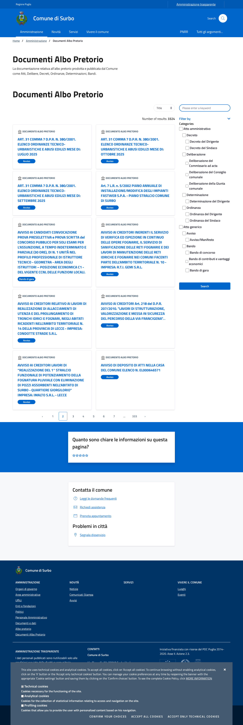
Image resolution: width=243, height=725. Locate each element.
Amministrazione (36, 41)
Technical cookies (36, 686)
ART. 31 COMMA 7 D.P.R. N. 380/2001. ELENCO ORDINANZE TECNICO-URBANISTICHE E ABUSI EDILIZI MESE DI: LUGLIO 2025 (49, 146)
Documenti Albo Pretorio (30, 634)
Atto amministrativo (197, 128)
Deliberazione (196, 154)
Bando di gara (199, 270)
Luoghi (182, 589)
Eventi (182, 594)
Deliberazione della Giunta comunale (207, 186)
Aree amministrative (27, 594)
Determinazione (197, 194)
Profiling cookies (35, 705)
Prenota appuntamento (95, 516)
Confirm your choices (108, 716)
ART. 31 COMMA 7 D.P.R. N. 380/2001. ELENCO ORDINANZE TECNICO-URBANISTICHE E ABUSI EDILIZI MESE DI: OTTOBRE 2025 (132, 146)
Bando (191, 246)
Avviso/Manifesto (202, 239)
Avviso (191, 233)
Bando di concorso (202, 252)
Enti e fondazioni (25, 606)
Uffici (18, 600)
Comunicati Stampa (81, 594)
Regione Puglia (23, 4)
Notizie (74, 589)
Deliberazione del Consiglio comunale (207, 174)
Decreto (192, 135)
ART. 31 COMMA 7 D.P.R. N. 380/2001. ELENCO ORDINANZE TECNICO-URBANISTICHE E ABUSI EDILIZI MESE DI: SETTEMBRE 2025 (49, 193)
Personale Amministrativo (31, 617)
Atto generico (192, 226)
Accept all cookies (147, 716)
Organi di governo (26, 589)
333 (134, 416)
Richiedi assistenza (92, 507)
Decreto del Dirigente (204, 141)
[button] (204, 118)
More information (199, 678)
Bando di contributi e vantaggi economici (209, 261)
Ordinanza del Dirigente (206, 214)
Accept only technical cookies (194, 716)
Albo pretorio (23, 629)
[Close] (225, 669)
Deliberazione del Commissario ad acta (203, 163)
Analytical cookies (36, 696)
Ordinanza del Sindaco (205, 220)
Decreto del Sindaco (203, 147)
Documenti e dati (25, 623)
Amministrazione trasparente (196, 4)
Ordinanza (194, 207)
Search (205, 286)
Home (16, 41)
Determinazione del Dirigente (210, 201)
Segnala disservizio (92, 535)
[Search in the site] (223, 18)
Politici (19, 612)
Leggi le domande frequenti (98, 498)
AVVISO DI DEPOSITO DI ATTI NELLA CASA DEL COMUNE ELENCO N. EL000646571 (132, 367)
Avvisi (73, 600)
